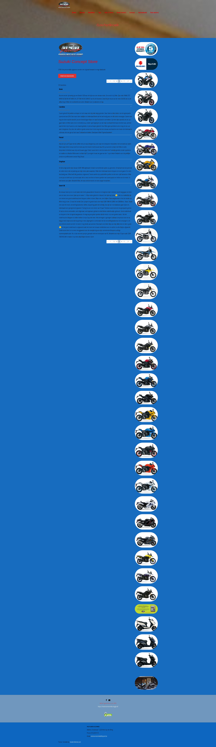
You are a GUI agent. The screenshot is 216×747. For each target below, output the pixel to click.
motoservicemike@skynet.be (99, 736)
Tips (99, 12)
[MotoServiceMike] (64, 8)
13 (114, 81)
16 (121, 81)
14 (116, 81)
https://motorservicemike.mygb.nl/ (108, 706)
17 (124, 81)
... (131, 88)
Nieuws (82, 12)
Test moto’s (154, 12)
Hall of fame (108, 12)
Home (74, 12)
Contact (132, 12)
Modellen (91, 12)
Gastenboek (142, 12)
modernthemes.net (75, 742)
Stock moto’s (121, 12)
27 (128, 81)
